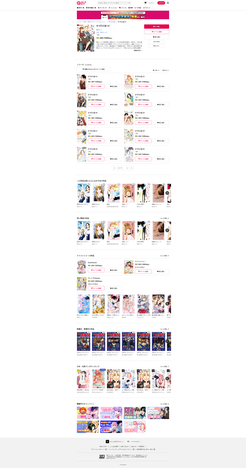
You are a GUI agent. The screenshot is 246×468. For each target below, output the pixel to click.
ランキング (103, 7)
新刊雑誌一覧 (92, 7)
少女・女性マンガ (101, 32)
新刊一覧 (81, 7)
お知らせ (133, 446)
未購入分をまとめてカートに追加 (94, 69)
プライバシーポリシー (99, 449)
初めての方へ (104, 446)
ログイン (152, 3)
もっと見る (163, 218)
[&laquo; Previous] (114, 168)
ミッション (114, 7)
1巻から (157, 70)
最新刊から (165, 70)
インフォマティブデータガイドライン (120, 449)
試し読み (157, 37)
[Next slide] (167, 193)
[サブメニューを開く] (168, 3)
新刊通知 (157, 41)
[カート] (145, 3)
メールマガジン (135, 441)
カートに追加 (158, 32)
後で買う (157, 46)
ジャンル (123, 7)
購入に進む (156, 26)
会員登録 (161, 3)
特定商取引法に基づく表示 (146, 449)
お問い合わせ (125, 446)
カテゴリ (145, 7)
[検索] (129, 3)
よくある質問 (114, 446)
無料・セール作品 (135, 7)
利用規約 (141, 446)
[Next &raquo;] (132, 168)
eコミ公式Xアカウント (115, 442)
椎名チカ (99, 30)
